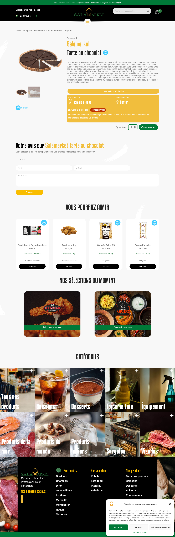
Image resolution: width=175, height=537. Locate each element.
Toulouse (61, 514)
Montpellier (63, 504)
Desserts (131, 485)
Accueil (19, 31)
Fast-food (97, 480)
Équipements (134, 495)
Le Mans (61, 495)
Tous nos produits (137, 476)
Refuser (138, 527)
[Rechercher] (148, 11)
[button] (170, 504)
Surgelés (28, 31)
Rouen (60, 509)
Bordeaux (62, 476)
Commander (148, 127)
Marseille (61, 500)
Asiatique (96, 490)
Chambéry (62, 480)
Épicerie (131, 490)
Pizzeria (96, 485)
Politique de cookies (140, 533)
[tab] (113, 91)
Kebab (95, 476)
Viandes (36, 260)
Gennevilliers (64, 490)
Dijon (59, 485)
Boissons (131, 480)
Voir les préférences (160, 527)
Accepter (118, 527)
